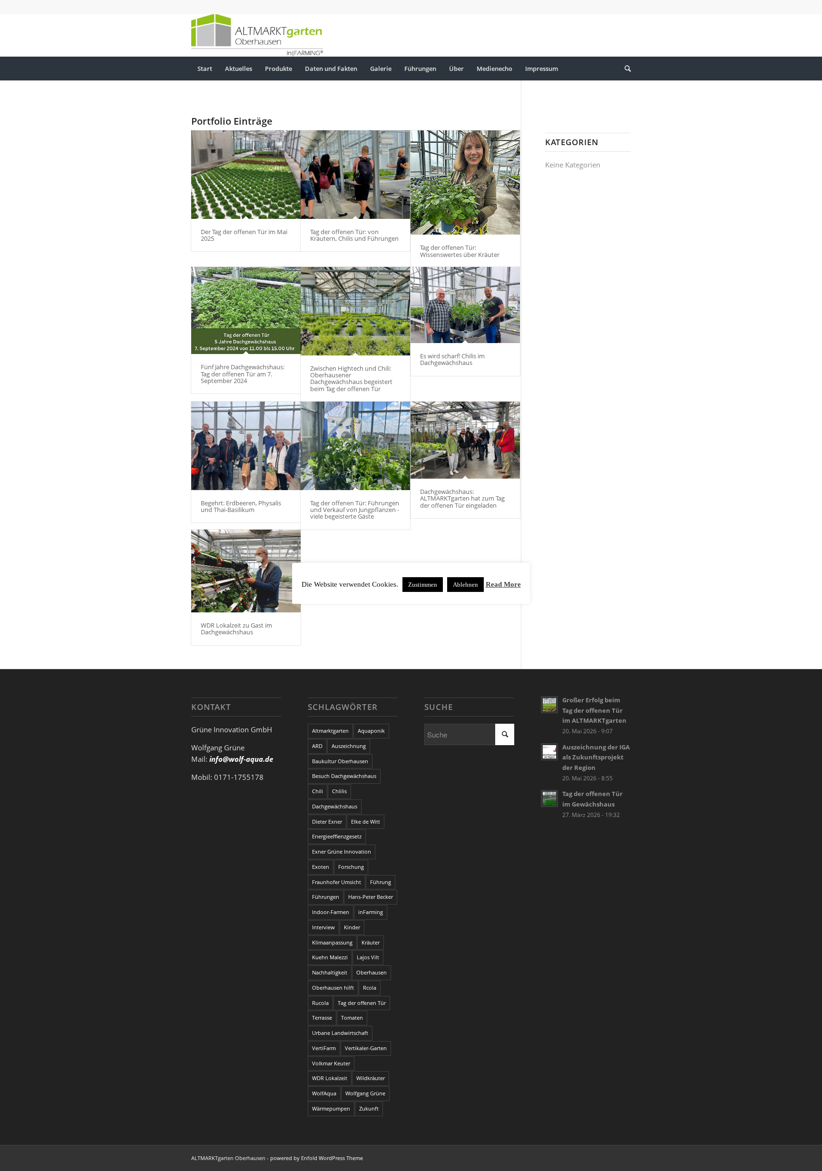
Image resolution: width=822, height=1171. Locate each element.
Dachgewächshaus (334, 806)
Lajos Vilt (368, 957)
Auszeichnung (349, 745)
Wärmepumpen (331, 1108)
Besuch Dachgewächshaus (344, 775)
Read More (503, 584)
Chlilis (339, 791)
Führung (380, 882)
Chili (317, 791)
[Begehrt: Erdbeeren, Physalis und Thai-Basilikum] (246, 446)
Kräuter (371, 942)
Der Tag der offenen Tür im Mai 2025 (244, 235)
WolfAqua (324, 1093)
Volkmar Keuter (331, 1063)
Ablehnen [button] (465, 584)
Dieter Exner (327, 821)
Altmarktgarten (330, 730)
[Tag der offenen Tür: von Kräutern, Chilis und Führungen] (355, 174)
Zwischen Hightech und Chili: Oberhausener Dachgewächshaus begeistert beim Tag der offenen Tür (351, 378)
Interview (323, 927)
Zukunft (369, 1108)
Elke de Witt (365, 821)
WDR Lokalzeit (329, 1078)
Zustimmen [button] (422, 584)
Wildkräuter (370, 1078)
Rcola (369, 987)
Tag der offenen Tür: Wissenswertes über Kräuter (459, 250)
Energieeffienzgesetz (337, 836)
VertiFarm (324, 1048)
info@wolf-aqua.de (241, 759)
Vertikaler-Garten (366, 1048)
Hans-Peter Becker (370, 896)
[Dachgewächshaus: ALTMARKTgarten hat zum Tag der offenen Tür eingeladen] (465, 440)
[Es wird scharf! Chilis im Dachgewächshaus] (465, 305)
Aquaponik (371, 730)
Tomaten (352, 1017)
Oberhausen (371, 972)
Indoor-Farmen (330, 911)
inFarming (370, 911)
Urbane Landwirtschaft (340, 1032)
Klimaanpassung (332, 942)
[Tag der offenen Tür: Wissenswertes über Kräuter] (465, 182)
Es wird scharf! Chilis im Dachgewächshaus (452, 359)
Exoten (320, 866)
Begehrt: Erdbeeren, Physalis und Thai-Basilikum (241, 506)
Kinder (352, 927)
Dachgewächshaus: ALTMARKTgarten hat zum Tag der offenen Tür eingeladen (462, 498)
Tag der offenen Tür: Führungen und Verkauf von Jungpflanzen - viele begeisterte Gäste (354, 510)
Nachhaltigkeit (329, 972)
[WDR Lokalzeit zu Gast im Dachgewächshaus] (246, 571)
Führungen (325, 896)
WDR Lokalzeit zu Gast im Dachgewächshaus (236, 628)
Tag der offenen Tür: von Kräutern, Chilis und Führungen (354, 235)
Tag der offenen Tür (362, 1002)
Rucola (320, 1002)
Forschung (351, 866)
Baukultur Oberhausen (340, 761)
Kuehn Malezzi (330, 957)
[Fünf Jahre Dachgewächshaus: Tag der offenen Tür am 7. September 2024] (246, 310)
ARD (317, 745)
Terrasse (322, 1017)
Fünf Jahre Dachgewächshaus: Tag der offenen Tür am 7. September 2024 (242, 374)
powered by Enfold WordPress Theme (316, 1157)
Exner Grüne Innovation (341, 851)
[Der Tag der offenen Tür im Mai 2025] (246, 174)
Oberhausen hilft (333, 987)
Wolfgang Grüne (365, 1093)
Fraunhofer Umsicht (336, 882)
